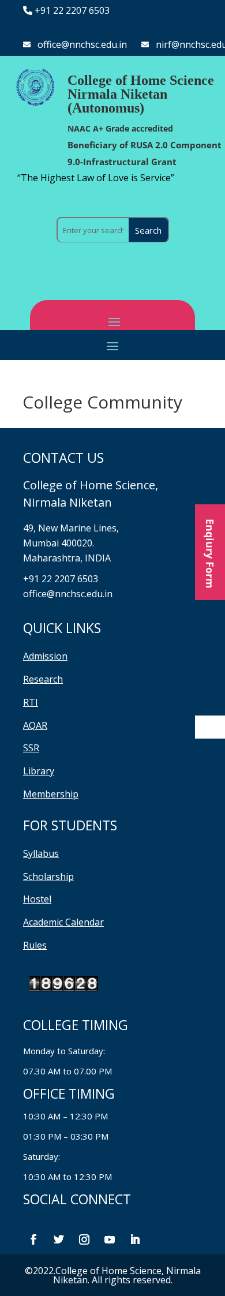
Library (38, 771)
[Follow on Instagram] (84, 1239)
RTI (30, 702)
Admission (45, 656)
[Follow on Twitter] (58, 1239)
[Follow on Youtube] (109, 1239)
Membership (50, 794)
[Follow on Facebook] (33, 1239)
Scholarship (48, 876)
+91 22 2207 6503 (72, 10)
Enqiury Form (210, 552)
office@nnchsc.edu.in (82, 44)
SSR (31, 747)
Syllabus (41, 853)
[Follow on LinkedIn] (135, 1239)
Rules (35, 945)
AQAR (35, 725)
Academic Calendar (63, 922)
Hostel (37, 899)
